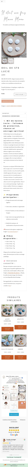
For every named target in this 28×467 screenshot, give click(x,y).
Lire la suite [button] (6, 451)
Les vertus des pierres (12, 231)
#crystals (14, 382)
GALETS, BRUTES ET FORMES (14, 106)
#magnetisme (21, 381)
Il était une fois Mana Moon (14, 16)
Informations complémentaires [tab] (11, 116)
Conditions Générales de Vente (9, 419)
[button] (3, 1)
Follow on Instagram (14, 414)
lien (10, 285)
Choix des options (7, 329)
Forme (3, 93)
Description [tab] (5, 113)
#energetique (9, 382)
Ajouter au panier (8, 101)
